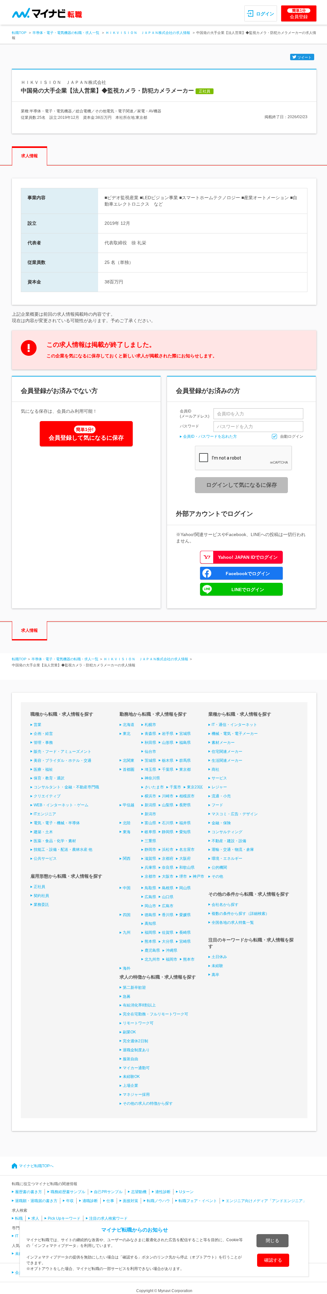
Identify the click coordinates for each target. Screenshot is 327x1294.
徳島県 (150, 915)
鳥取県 (150, 888)
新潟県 (150, 805)
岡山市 (150, 906)
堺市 (183, 876)
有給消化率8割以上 (139, 1005)
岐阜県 (150, 832)
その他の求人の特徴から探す (148, 1103)
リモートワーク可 (138, 1023)
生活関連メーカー (227, 760)
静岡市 (150, 849)
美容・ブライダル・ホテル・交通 (62, 760)
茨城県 (150, 760)
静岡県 (167, 832)
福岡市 (171, 959)
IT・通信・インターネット (234, 724)
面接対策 (130, 1201)
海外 (126, 968)
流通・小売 (221, 796)
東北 (126, 733)
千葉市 (175, 787)
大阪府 (185, 858)
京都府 (167, 858)
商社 (215, 769)
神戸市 (198, 876)
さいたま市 (154, 787)
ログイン (265, 13)
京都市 (150, 876)
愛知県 (185, 832)
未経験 (217, 966)
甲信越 (128, 805)
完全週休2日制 (135, 1041)
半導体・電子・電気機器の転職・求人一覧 (65, 33)
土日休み (219, 957)
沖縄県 (171, 950)
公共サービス (45, 858)
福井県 (185, 823)
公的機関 (219, 867)
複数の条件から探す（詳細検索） (240, 913)
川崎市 (167, 796)
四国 (126, 915)
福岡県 (150, 932)
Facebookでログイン (248, 573)
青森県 (150, 733)
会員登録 (299, 13)
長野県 (185, 805)
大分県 (167, 941)
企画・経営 (43, 733)
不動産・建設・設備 (229, 841)
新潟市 (150, 814)
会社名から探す (225, 904)
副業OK (129, 1032)
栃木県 (167, 760)
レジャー (219, 787)
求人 (35, 1218)
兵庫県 (150, 867)
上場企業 (130, 1085)
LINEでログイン (247, 589)
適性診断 (163, 1192)
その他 (217, 876)
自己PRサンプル (108, 1192)
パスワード (189, 426)
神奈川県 (152, 778)
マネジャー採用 (136, 1094)
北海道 (128, 724)
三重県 (150, 841)
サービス (219, 778)
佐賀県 (167, 932)
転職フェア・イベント (198, 1201)
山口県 (167, 897)
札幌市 (150, 724)
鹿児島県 (152, 950)
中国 (126, 888)
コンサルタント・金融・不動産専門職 (66, 787)
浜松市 (167, 849)
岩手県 (167, 733)
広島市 (167, 906)
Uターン (186, 1192)
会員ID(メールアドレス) (194, 414)
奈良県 (167, 867)
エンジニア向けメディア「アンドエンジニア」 (266, 1201)
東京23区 (195, 787)
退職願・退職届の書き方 (36, 1201)
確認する (273, 1260)
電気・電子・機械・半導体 (57, 823)
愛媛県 (185, 915)
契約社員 (41, 895)
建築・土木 (43, 832)
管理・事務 (43, 742)
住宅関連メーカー (227, 751)
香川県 (167, 915)
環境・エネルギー (227, 858)
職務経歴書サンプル (68, 1192)
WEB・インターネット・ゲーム (61, 805)
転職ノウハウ (158, 1201)
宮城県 (185, 733)
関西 (126, 858)
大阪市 (167, 876)
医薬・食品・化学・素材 (55, 841)
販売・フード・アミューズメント (62, 751)
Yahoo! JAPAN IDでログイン (248, 557)
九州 (126, 932)
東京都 (185, 769)
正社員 (39, 886)
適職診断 (90, 1201)
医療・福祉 (43, 769)
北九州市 (152, 959)
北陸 (126, 823)
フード (217, 805)
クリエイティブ (47, 796)
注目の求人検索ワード (108, 1218)
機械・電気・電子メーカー (235, 733)
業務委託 (41, 904)
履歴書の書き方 (28, 1192)
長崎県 (185, 932)
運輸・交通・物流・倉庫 (233, 849)
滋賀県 (150, 858)
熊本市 (189, 959)
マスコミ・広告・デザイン (235, 814)
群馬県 (185, 760)
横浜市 (150, 796)
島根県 (167, 888)
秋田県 (150, 742)
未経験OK (131, 1076)
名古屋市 (187, 849)
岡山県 (185, 888)
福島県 (185, 742)
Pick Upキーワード (64, 1218)
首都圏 (128, 769)
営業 (37, 724)
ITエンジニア (45, 814)
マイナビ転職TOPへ (36, 1166)
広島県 (150, 897)
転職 (19, 1218)
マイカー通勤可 (136, 1068)
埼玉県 (150, 769)
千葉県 (167, 769)
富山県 (150, 823)
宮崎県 (185, 941)
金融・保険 (221, 823)
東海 (126, 832)
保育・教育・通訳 (49, 778)
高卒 (215, 975)
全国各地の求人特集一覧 (233, 922)
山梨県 (167, 805)
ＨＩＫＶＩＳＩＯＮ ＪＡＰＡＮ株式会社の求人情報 (147, 33)
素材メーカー (223, 742)
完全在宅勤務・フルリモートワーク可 (155, 1014)
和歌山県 (187, 867)
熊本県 (150, 941)
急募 (126, 996)
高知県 (150, 923)
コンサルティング (227, 832)
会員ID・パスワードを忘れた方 (210, 436)
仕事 (110, 1201)
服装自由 (130, 1059)
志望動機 (139, 1192)
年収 (70, 1201)
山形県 (167, 742)
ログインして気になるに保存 (241, 485)
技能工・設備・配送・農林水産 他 (63, 849)
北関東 (128, 760)
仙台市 (150, 751)
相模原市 (187, 796)
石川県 (167, 823)
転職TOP (19, 33)
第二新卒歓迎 (134, 987)
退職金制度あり (136, 1050)
